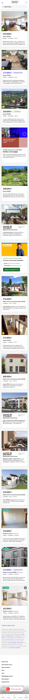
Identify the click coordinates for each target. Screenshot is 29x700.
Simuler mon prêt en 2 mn (12, 269)
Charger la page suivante (8, 625)
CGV (3, 673)
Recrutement (5, 679)
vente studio (17, 636)
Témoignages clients (7, 676)
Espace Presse (5, 682)
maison (9, 642)
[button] (11, 29)
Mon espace (26, 697)
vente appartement (9, 636)
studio (18, 642)
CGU (3, 670)
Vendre (8, 697)
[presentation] (3, 21)
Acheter (3, 697)
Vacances (20, 697)
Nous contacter (6, 667)
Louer (14, 697)
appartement (14, 642)
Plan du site (5, 661)
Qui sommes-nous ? (7, 664)
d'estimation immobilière (15, 647)
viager (3, 637)
